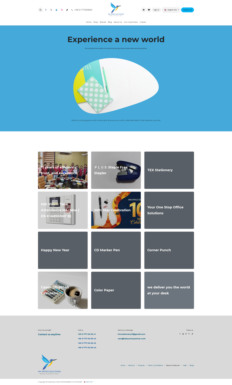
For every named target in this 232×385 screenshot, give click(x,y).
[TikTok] (67, 9)
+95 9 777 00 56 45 (87, 343)
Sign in (156, 9)
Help (184, 365)
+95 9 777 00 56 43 (87, 338)
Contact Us (187, 9)
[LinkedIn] (56, 9)
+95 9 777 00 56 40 (87, 347)
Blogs (192, 365)
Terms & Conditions (155, 365)
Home (123, 365)
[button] (40, 9)
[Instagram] (61, 9)
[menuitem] (88, 22)
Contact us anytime (49, 334)
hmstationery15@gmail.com (131, 334)
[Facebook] (45, 9)
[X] (51, 9)
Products (141, 365)
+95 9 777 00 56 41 (87, 334)
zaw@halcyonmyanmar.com (132, 338)
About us (131, 365)
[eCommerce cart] (143, 9)
